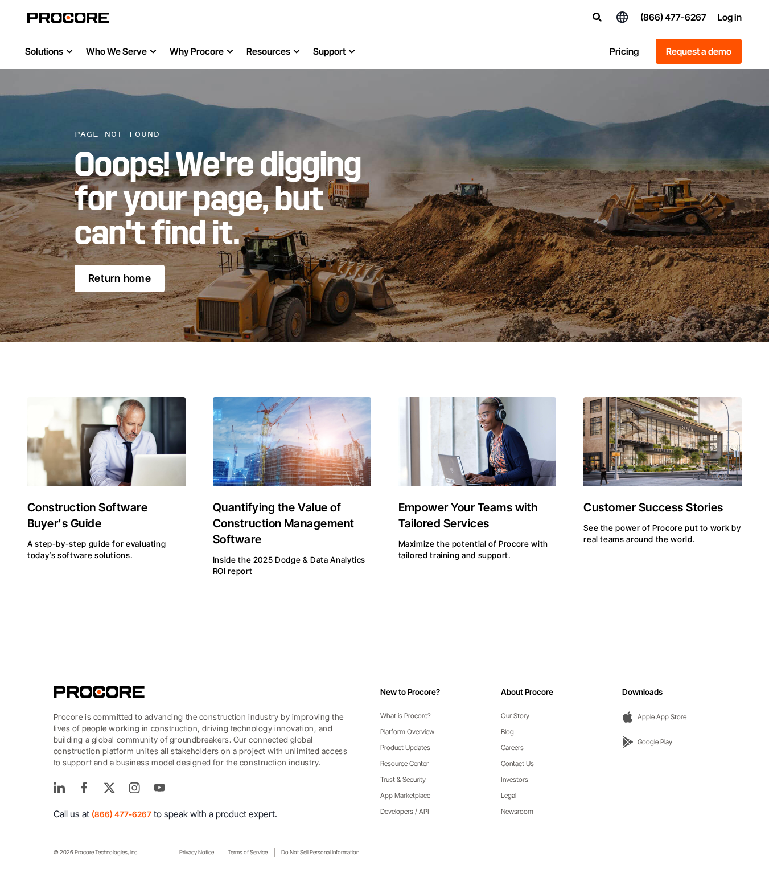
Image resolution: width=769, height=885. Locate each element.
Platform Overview (407, 731)
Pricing (624, 51)
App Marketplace (405, 795)
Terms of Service (248, 852)
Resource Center (404, 763)
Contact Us (517, 763)
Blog (507, 731)
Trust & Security (403, 779)
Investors (514, 779)
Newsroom (517, 811)
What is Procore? (405, 715)
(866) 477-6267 (673, 17)
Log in (730, 17)
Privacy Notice (196, 852)
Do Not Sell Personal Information (320, 852)
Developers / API (404, 811)
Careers (512, 747)
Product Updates (405, 747)
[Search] (597, 17)
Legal (508, 795)
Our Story (515, 715)
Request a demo (698, 51)
